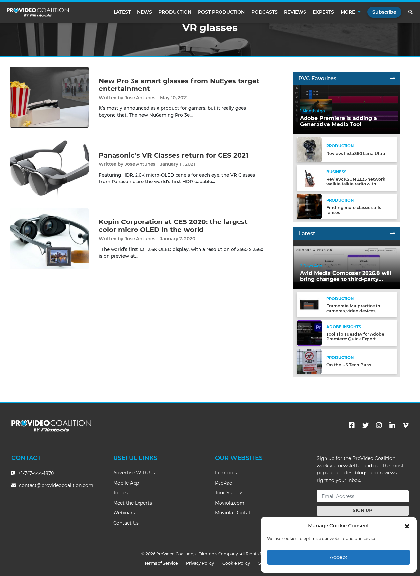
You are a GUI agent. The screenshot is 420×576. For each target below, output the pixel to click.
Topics (120, 493)
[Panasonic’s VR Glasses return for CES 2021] (49, 168)
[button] (407, 525)
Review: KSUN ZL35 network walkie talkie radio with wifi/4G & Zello (355, 184)
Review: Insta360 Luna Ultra (355, 153)
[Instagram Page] (379, 425)
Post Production (221, 12)
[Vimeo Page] (406, 425)
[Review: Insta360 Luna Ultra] (309, 149)
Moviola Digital (232, 513)
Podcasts (264, 12)
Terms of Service (161, 563)
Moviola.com (229, 503)
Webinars (124, 513)
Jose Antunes (140, 97)
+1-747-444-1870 (35, 473)
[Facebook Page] (352, 425)
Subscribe (384, 12)
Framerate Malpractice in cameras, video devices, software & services (353, 310)
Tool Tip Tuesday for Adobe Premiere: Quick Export (355, 336)
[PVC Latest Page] (392, 233)
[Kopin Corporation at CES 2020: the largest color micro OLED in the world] (49, 238)
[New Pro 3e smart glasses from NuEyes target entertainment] (49, 97)
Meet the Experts (132, 503)
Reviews (295, 12)
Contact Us (126, 523)
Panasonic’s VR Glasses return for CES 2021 (173, 155)
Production (174, 12)
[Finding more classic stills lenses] (309, 206)
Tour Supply (228, 493)
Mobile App (126, 483)
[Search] (411, 12)
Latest (122, 12)
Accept (338, 557)
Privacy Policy (200, 563)
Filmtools (226, 473)
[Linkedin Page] (392, 425)
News (144, 12)
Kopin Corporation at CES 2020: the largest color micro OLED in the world (173, 226)
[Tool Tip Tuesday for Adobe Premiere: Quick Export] (309, 333)
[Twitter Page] (365, 425)
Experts (323, 12)
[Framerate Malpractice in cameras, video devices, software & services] (309, 304)
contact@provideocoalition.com (56, 485)
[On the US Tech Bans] (309, 361)
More (348, 12)
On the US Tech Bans (348, 364)
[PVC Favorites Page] (392, 78)
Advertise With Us (134, 473)
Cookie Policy (236, 563)
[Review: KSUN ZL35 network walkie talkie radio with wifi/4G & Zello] (309, 178)
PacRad (223, 483)
